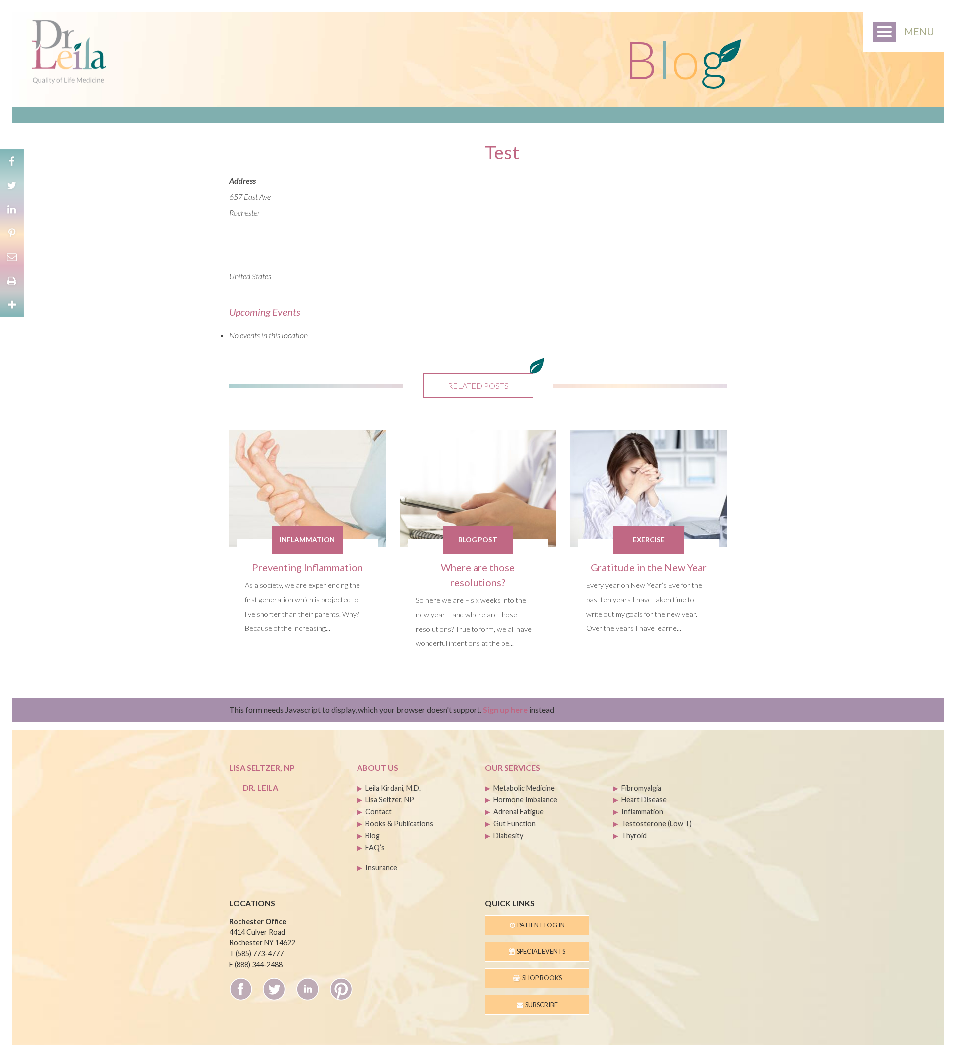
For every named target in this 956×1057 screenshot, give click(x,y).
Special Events (540, 951)
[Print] (12, 281)
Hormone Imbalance (525, 799)
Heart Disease (644, 799)
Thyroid (634, 835)
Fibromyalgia (641, 788)
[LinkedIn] (12, 209)
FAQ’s (375, 847)
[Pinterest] (12, 233)
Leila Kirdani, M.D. (393, 788)
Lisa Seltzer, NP (389, 799)
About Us (377, 767)
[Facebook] (12, 161)
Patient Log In (540, 925)
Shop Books (541, 978)
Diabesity (508, 835)
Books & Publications (399, 823)
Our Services (512, 767)
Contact (378, 811)
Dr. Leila (260, 787)
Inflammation (642, 811)
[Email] (12, 257)
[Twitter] (12, 185)
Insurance (381, 867)
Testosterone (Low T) (656, 823)
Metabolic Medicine (524, 788)
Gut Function (514, 823)
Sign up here (505, 709)
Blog (372, 835)
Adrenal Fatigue (518, 811)
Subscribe (540, 1005)
